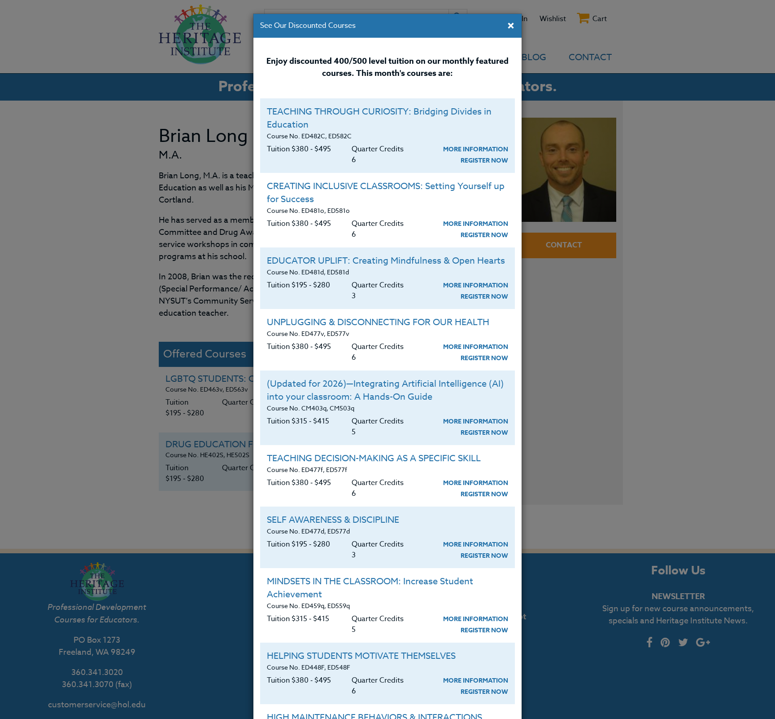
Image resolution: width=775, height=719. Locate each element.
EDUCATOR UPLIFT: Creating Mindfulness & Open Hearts (386, 260)
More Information (475, 149)
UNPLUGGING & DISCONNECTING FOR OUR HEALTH (378, 322)
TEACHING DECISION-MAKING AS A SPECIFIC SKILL (374, 458)
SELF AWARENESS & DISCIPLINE (333, 519)
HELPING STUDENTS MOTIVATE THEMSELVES (361, 655)
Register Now (484, 160)
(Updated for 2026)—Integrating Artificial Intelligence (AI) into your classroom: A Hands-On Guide (385, 390)
